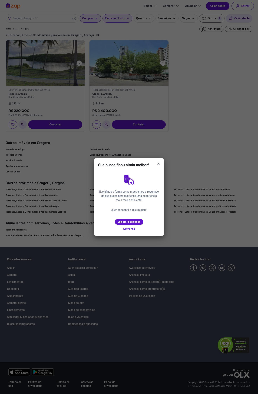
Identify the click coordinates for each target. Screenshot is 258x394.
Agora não (129, 228)
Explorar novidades (129, 221)
